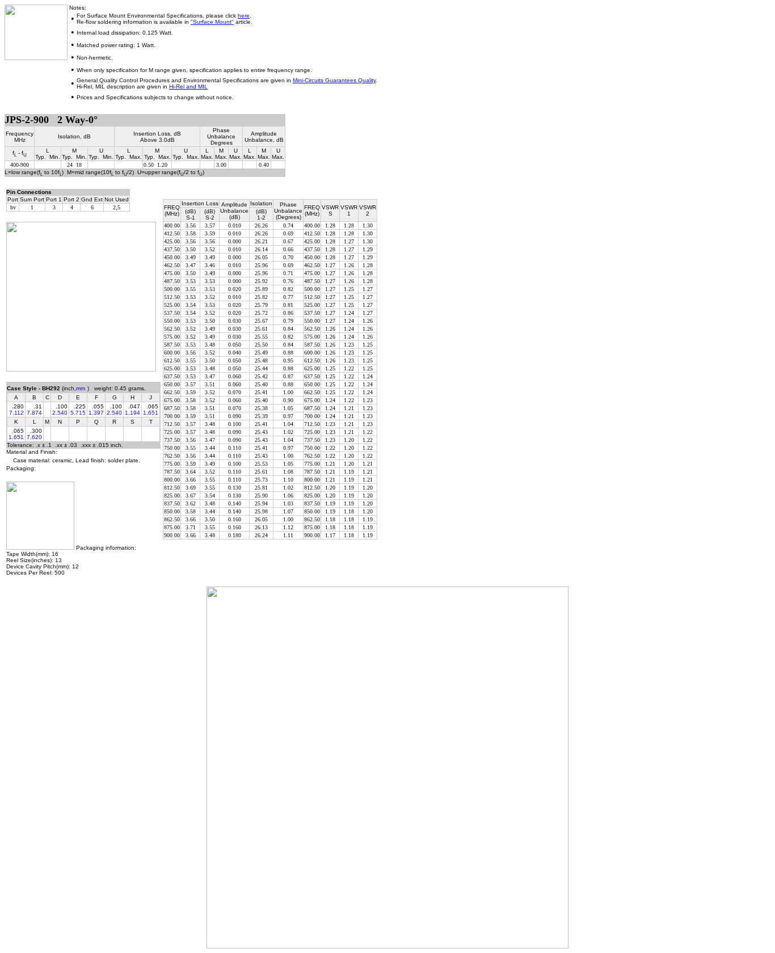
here (244, 15)
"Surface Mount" (212, 22)
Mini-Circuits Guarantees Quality (334, 80)
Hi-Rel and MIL (188, 86)
